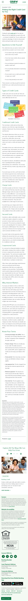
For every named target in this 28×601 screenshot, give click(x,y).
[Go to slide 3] (17, 453)
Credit (9, 438)
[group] (14, 474)
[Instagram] (8, 556)
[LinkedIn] (15, 556)
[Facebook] (3, 556)
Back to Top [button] (5, 598)
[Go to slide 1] (11, 453)
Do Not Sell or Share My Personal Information (11, 592)
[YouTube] (12, 556)
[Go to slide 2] (14, 453)
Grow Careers (12, 506)
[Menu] (3, 2)
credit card (12, 33)
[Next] (21, 453)
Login (24, 2)
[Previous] (7, 453)
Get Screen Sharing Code (6, 594)
